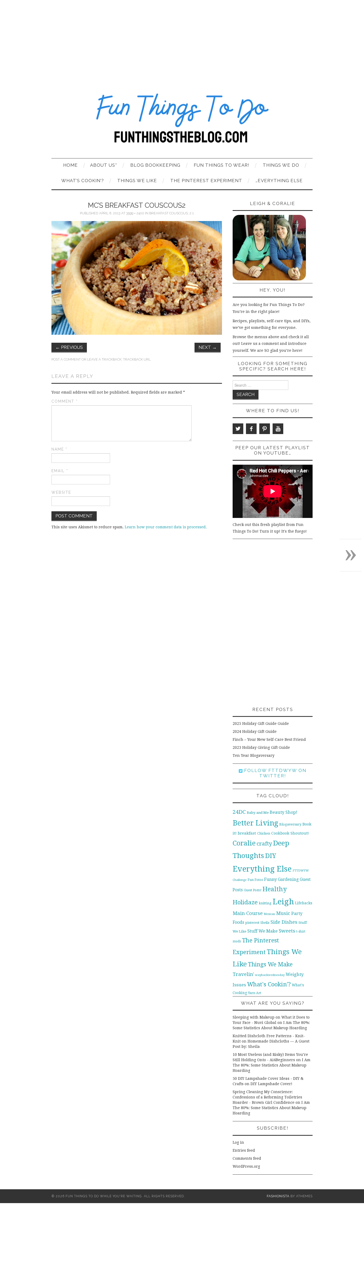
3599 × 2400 (135, 213)
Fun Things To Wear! (221, 165)
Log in (238, 1142)
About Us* (103, 165)
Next (208, 347)
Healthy (274, 889)
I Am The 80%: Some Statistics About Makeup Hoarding (271, 1065)
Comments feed (247, 1158)
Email (59, 471)
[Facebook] (251, 428)
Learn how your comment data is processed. (166, 527)
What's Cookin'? (269, 984)
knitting (265, 903)
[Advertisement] (182, 40)
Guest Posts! (252, 890)
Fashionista (278, 1196)
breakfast (247, 833)
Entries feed (244, 1150)
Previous (69, 347)
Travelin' (243, 974)
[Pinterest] (264, 428)
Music (283, 913)
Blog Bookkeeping (155, 165)
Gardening (288, 879)
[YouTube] (278, 428)
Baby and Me (258, 813)
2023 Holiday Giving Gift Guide (261, 747)
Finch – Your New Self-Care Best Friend (269, 739)
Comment (64, 401)
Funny (270, 879)
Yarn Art (254, 993)
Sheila (264, 923)
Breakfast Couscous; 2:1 (171, 213)
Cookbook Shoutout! (290, 833)
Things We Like (137, 180)
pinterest (252, 923)
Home (70, 165)
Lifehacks (303, 903)
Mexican (269, 914)
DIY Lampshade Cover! (271, 1084)
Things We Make (270, 964)
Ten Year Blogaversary (253, 755)
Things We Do (281, 165)
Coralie (244, 843)
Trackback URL (137, 359)
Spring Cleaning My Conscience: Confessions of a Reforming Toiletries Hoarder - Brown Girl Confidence (267, 1097)
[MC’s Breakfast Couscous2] (136, 277)
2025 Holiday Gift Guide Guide (261, 723)
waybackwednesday (270, 975)
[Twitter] (238, 428)
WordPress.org (246, 1166)
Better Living (255, 823)
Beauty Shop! (283, 812)
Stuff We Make (262, 931)
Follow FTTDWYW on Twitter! (274, 773)
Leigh (283, 901)
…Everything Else (279, 180)
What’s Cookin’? (82, 180)
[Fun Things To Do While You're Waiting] (182, 121)
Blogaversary (290, 824)
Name (59, 449)
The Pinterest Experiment (206, 180)
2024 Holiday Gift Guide (255, 731)
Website (61, 492)
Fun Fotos (255, 880)
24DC (239, 812)
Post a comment (66, 359)
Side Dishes (283, 922)
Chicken (263, 833)
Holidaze (245, 902)
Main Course (248, 913)
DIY (270, 856)
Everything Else (262, 868)
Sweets (287, 931)
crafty (264, 843)
